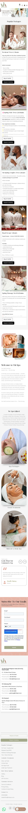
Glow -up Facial (5, 761)
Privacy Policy (4, 786)
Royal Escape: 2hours (9, 233)
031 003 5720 (13, 676)
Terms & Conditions (6, 784)
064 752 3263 (13, 674)
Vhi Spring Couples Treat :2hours (13, 173)
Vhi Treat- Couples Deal (7, 748)
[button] (20, 562)
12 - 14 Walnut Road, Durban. (9, 672)
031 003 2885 (13, 691)
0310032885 (4, 795)
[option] (14, 576)
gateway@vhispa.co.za (15, 693)
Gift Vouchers (4, 778)
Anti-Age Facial (5, 765)
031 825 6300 (13, 707)
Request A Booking (14, 740)
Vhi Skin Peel (4, 763)
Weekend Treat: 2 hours (10, 52)
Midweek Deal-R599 (6, 750)
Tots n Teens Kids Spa (6, 755)
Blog (2, 776)
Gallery (3, 774)
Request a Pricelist (14, 735)
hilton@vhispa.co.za (14, 679)
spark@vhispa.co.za (14, 709)
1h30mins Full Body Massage (8, 752)
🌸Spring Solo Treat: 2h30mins (13, 112)
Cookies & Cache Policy (7, 789)
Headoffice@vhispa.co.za (7, 797)
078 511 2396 (13, 688)
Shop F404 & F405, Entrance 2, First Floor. (12, 686)
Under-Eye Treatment (6, 768)
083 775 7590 (13, 704)
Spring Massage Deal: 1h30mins (13, 293)
